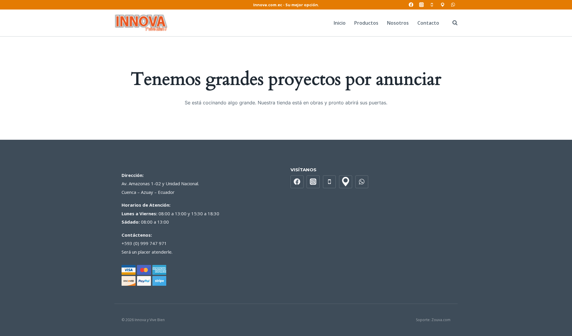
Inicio (340, 23)
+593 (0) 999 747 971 (144, 243)
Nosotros (398, 23)
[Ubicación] (442, 5)
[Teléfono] (432, 5)
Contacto (428, 23)
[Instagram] (421, 5)
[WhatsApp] (453, 5)
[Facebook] (411, 5)
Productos (366, 23)
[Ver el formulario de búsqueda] (452, 23)
